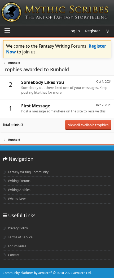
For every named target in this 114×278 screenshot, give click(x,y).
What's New (16, 199)
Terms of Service (20, 237)
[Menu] (7, 31)
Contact (13, 255)
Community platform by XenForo (47, 273)
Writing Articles (18, 190)
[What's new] (108, 31)
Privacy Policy (17, 228)
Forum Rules (16, 246)
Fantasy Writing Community (28, 172)
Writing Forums (18, 181)
